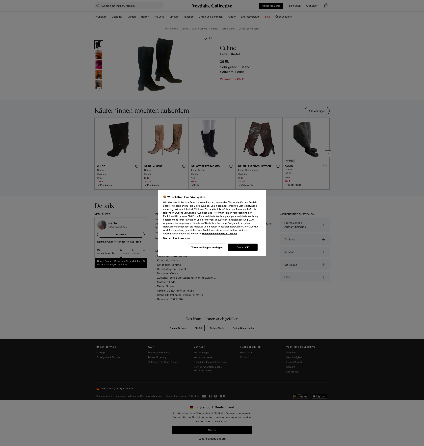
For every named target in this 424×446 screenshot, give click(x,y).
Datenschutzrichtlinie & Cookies (219, 233)
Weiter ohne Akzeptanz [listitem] (176, 238)
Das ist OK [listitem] (243, 247)
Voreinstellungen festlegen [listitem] (207, 247)
